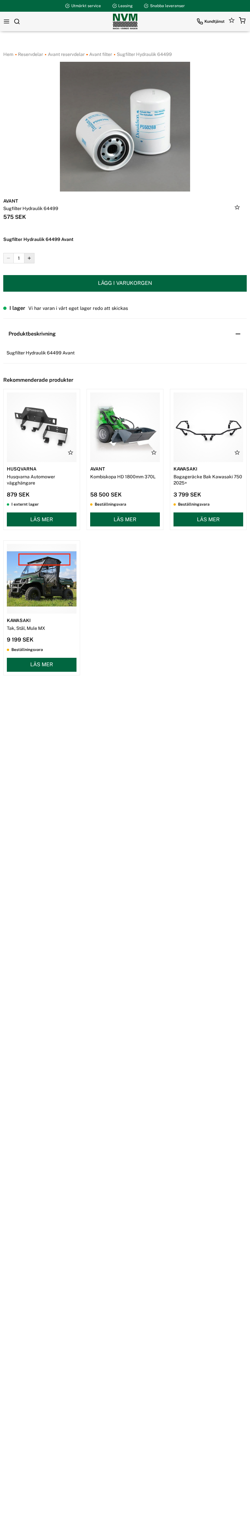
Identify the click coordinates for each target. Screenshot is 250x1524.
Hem (8, 54)
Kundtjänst (214, 21)
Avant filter (100, 54)
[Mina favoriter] (232, 21)
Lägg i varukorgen (125, 283)
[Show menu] (6, 21)
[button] (242, 21)
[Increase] (29, 258)
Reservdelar (30, 54)
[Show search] (17, 21)
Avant (10, 201)
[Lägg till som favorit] (237, 208)
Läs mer (41, 519)
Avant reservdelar (66, 54)
